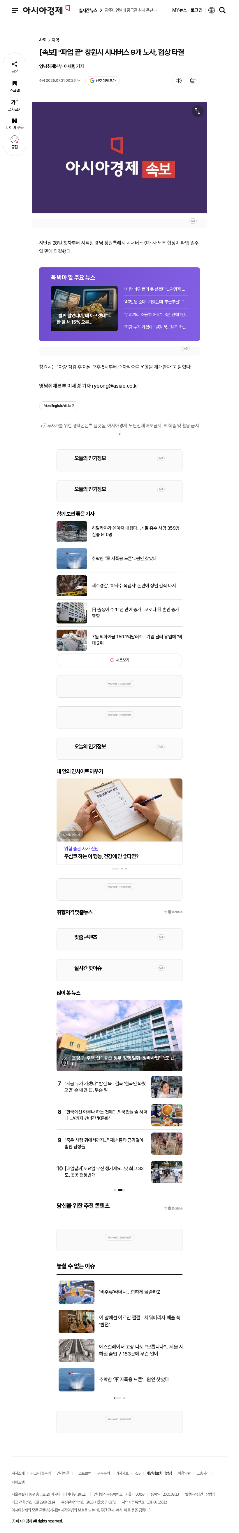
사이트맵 (18, 1482)
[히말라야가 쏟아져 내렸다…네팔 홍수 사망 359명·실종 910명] (72, 541)
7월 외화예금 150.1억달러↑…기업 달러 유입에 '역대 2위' (137, 640)
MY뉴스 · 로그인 (187, 10)
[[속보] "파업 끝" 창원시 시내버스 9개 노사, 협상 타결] (119, 157)
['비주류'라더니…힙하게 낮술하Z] (74, 1303)
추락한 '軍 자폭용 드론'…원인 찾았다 (124, 558)
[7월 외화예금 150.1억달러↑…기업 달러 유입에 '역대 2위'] (72, 649)
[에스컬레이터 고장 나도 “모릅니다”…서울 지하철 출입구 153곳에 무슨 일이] (74, 1361)
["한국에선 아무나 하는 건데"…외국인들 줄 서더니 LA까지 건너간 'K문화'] (166, 1125)
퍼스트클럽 (83, 1473)
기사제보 (122, 1473)
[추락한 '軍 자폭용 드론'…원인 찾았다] (72, 568)
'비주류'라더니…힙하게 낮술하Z (127, 1292)
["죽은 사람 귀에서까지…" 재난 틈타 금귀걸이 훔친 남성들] (166, 1154)
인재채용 (63, 1473)
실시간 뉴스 (88, 10)
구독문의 (103, 1473)
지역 (55, 40)
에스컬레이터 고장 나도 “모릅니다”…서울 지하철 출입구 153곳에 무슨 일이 (139, 1350)
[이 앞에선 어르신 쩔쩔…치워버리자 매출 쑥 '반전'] (74, 1332)
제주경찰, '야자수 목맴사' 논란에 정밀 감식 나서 (134, 585)
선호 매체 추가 (105, 81)
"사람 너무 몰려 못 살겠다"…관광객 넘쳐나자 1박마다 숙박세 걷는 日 (156, 289)
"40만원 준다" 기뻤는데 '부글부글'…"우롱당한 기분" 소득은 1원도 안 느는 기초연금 (156, 301)
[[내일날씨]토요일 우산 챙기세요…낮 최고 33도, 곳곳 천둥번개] (166, 1182)
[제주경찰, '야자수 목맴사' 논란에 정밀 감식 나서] (72, 595)
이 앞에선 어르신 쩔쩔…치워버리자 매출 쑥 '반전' (137, 1321)
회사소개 (18, 1473)
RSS (137, 1473)
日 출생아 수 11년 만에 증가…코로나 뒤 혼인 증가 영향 (135, 613)
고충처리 (202, 1473)
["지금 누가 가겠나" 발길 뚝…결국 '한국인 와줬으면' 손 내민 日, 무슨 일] (166, 1097)
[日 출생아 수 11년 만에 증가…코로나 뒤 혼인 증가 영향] (72, 622)
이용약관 (184, 1473)
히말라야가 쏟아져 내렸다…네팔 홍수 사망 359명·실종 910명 (136, 531)
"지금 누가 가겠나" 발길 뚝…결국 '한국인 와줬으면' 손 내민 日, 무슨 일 (156, 327)
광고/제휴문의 (40, 1473)
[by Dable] (173, 1208)
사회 (43, 40)
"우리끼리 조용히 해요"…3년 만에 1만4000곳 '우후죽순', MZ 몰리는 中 (156, 314)
